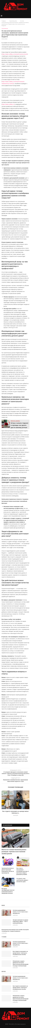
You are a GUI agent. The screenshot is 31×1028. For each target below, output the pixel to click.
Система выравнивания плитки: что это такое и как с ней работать (20, 912)
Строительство (13, 21)
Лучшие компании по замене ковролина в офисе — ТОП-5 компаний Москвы (20, 921)
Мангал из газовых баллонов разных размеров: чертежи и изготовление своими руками (14, 851)
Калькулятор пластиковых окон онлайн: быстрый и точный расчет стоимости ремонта (15, 930)
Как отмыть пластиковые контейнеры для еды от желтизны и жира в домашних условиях (22, 871)
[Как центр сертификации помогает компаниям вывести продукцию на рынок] (8, 882)
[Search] (29, 15)
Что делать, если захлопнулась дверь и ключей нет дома (22, 880)
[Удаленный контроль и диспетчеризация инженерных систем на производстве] (8, 861)
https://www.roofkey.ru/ (8, 104)
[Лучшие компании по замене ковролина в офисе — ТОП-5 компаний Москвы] (6, 922)
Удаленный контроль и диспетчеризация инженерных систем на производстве (8, 871)
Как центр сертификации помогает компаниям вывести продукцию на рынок (8, 891)
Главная (4, 21)
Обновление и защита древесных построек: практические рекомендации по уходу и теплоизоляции (20, 963)
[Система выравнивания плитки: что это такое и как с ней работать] (6, 913)
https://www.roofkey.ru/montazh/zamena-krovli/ (15, 54)
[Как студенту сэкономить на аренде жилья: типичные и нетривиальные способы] (15, 799)
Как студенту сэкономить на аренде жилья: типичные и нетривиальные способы (20, 953)
